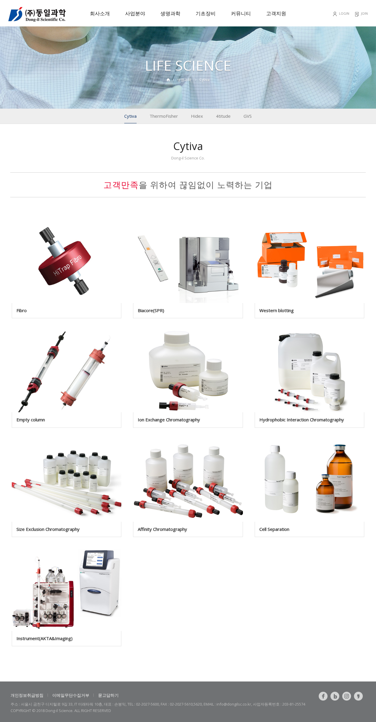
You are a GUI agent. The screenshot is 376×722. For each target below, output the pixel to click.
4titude (223, 116)
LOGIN (344, 13)
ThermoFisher (164, 116)
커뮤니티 (241, 13)
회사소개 (100, 13)
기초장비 (206, 13)
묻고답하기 (108, 695)
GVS (248, 116)
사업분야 (135, 13)
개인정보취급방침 (27, 695)
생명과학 (170, 13)
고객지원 (276, 13)
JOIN (364, 13)
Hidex (197, 116)
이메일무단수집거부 (70, 695)
